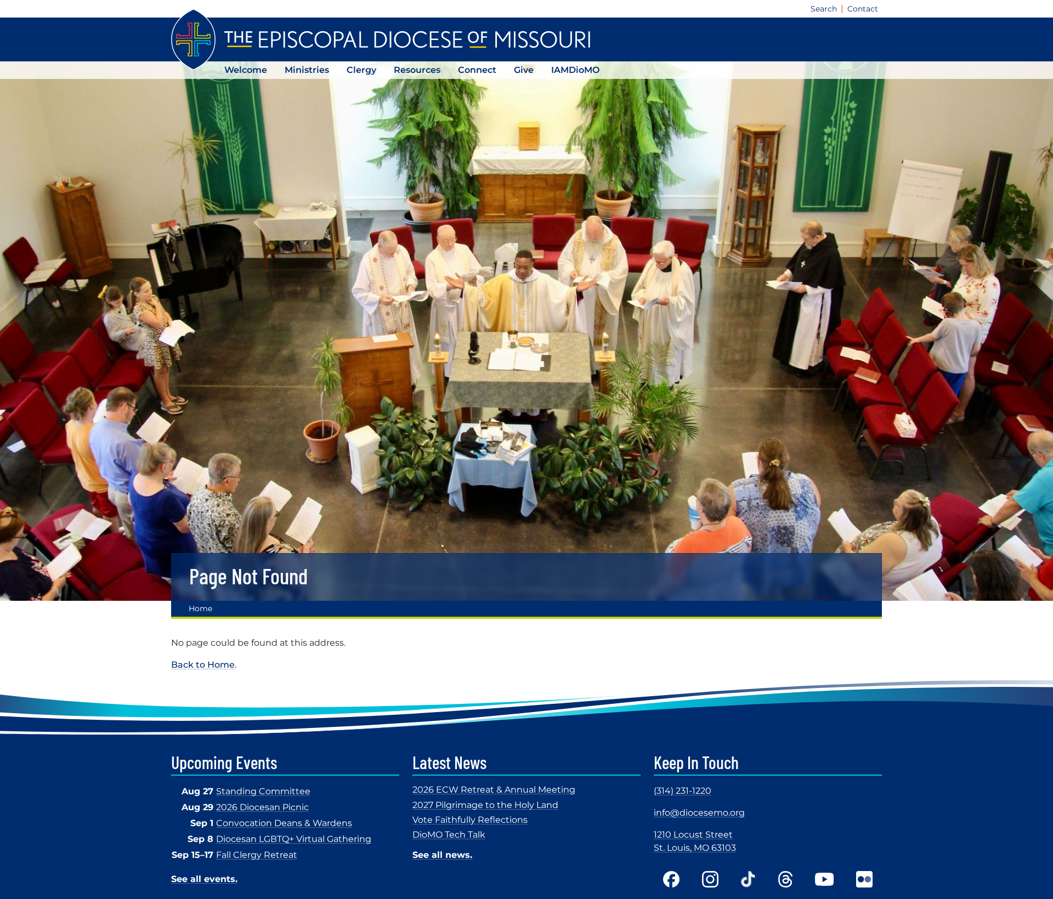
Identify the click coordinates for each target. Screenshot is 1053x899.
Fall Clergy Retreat (256, 855)
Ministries (307, 70)
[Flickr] (864, 879)
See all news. (442, 855)
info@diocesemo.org (699, 812)
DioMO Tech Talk (448, 834)
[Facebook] (671, 879)
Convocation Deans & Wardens (284, 823)
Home (200, 608)
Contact (862, 9)
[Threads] (785, 879)
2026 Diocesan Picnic (262, 807)
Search (824, 9)
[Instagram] (710, 879)
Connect (477, 70)
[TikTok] (748, 879)
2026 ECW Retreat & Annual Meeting (493, 789)
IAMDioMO (575, 70)
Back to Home (203, 664)
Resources (417, 70)
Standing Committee (263, 791)
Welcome (245, 70)
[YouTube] (824, 879)
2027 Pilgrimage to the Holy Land (485, 805)
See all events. (204, 879)
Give (524, 70)
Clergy (361, 70)
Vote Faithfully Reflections (470, 820)
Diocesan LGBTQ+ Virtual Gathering (293, 839)
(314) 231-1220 (682, 791)
